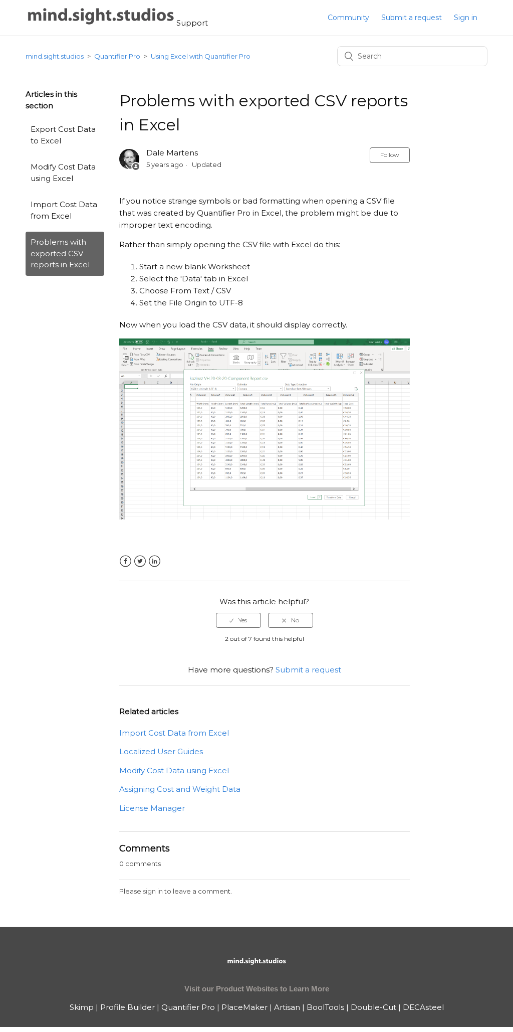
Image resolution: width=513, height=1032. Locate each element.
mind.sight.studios (55, 56)
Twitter (140, 561)
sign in (153, 891)
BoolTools (325, 1007)
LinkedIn (154, 561)
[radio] (238, 620)
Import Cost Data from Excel (64, 210)
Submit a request (411, 17)
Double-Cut (373, 1007)
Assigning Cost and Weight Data (179, 789)
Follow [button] (389, 154)
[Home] (101, 23)
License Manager (152, 808)
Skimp (82, 1007)
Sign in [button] (465, 17)
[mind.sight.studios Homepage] (256, 969)
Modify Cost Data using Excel (63, 172)
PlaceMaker (244, 1007)
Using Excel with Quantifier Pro (200, 56)
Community (348, 17)
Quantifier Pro (117, 56)
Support (192, 23)
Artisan (287, 1007)
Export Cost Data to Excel (63, 134)
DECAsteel (423, 1007)
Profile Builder (127, 1007)
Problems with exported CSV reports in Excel (60, 253)
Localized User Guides (161, 751)
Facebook (125, 561)
